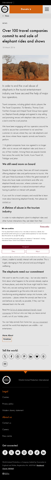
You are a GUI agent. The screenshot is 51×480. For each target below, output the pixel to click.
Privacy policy (44, 226)
